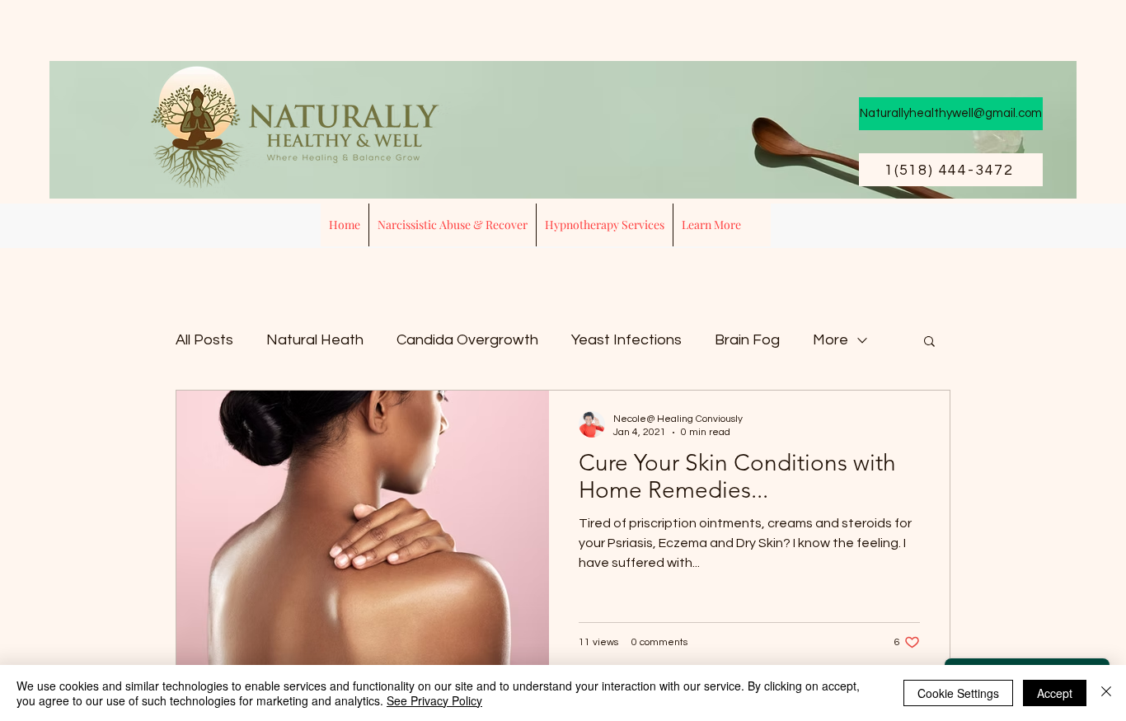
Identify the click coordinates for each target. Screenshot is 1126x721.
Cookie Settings (958, 693)
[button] (604, 225)
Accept (1054, 693)
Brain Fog (747, 340)
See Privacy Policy (434, 700)
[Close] (1106, 693)
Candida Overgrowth (467, 340)
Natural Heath (315, 340)
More (830, 340)
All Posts (204, 340)
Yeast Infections (626, 340)
